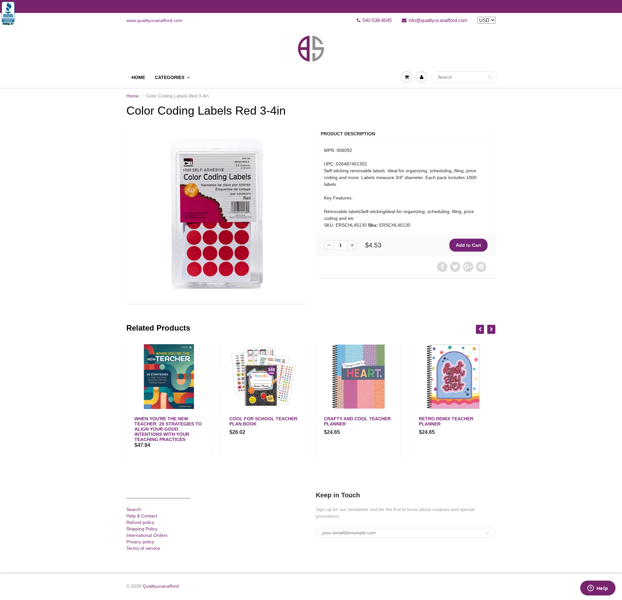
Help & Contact (141, 515)
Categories (169, 77)
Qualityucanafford (161, 586)
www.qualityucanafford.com (154, 20)
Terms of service (143, 548)
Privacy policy (140, 541)
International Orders (146, 535)
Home (138, 77)
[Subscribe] (487, 533)
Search (133, 509)
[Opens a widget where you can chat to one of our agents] (598, 589)
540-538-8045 (377, 20)
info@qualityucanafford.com (438, 20)
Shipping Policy (141, 528)
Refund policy (140, 522)
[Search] (490, 77)
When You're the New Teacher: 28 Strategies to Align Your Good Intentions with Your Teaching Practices (168, 429)
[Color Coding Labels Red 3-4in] (216, 214)
